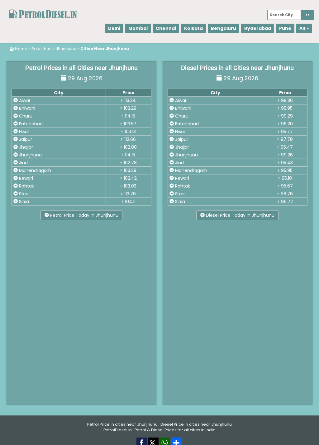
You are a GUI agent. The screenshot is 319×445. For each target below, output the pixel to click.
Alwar (24, 100)
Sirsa (23, 201)
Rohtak (26, 186)
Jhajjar (25, 147)
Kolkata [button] (193, 28)
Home (21, 48)
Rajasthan (41, 48)
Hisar (23, 131)
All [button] (302, 28)
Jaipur (25, 139)
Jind (23, 163)
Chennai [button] (166, 28)
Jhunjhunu (66, 48)
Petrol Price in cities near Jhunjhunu (122, 424)
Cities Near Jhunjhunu (104, 48)
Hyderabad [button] (257, 28)
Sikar (23, 194)
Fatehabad (30, 124)
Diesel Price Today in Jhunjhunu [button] (239, 215)
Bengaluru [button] (223, 28)
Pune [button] (285, 28)
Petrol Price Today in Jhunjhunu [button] (83, 215)
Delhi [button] (114, 28)
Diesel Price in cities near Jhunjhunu (196, 424)
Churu (25, 116)
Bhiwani (26, 108)
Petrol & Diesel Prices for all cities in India (175, 430)
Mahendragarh (34, 170)
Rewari (25, 178)
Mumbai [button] (138, 28)
